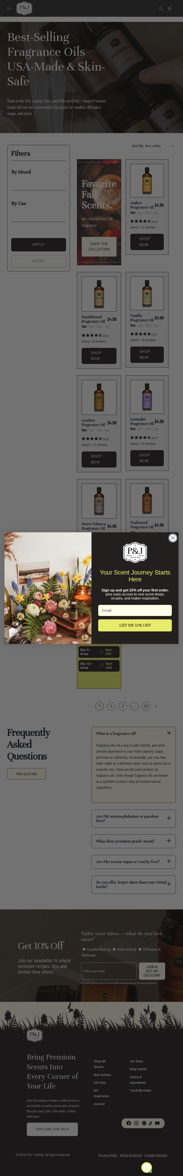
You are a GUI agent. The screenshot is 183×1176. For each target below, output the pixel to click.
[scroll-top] (173, 1166)
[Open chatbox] (146, 1167)
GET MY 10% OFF (135, 625)
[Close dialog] (173, 538)
